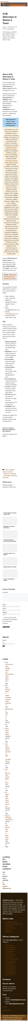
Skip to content (5, 1)
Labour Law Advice (10, 961)
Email (4, 608)
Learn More (9, 914)
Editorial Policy (9, 926)
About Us (5, 1007)
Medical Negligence (10, 967)
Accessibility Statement (11, 922)
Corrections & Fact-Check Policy (14, 924)
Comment (5, 592)
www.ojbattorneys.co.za (11, 314)
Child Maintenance (10, 949)
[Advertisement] (14, 56)
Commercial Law (9, 951)
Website (5, 612)
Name (4, 604)
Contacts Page (7, 1010)
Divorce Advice (9, 957)
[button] (4, 5)
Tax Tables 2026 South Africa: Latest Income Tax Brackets (7, 800)
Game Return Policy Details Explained (8, 732)
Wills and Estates (10, 974)
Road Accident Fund (10, 972)
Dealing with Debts (10, 955)
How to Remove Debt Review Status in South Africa (7, 776)
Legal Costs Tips (9, 965)
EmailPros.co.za (18, 1017)
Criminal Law (8, 953)
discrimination (8, 131)
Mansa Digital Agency (16, 1019)
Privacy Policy (9, 932)
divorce (14, 908)
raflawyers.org (7, 888)
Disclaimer (8, 930)
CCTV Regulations (10, 947)
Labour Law (9, 188)
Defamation (13, 149)
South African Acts (10, 970)
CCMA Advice (9, 945)
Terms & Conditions (10, 928)
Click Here (5, 434)
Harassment (11, 244)
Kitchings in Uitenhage (10, 473)
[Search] (4, 646)
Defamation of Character (12, 959)
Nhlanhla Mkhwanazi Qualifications (9, 817)
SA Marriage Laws (10, 968)
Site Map (16, 1015)
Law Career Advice (10, 963)
